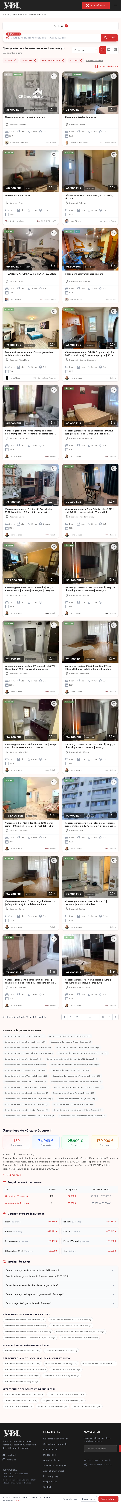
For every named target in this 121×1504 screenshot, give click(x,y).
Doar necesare (88, 1499)
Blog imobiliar (49, 1454)
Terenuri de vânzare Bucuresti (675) (21, 1400)
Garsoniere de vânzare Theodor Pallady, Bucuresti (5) (82, 1053)
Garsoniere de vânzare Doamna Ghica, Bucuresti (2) (78, 1087)
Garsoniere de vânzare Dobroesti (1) (22, 1375)
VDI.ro (6, 14)
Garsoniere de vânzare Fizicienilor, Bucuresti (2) (26, 1110)
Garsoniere (29, 60)
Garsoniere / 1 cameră (16, 1196)
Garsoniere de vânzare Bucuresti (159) (22, 1363)
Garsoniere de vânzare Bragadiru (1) (21, 1381)
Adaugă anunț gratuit (53, 1471)
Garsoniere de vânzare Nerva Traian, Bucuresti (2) (82, 1116)
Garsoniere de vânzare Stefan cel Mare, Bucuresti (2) (77, 1110)
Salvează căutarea (106, 66)
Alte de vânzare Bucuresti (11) (87, 1406)
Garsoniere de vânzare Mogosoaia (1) (61, 1375)
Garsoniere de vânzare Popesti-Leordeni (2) (25, 1369)
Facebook (11, 1455)
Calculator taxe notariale (55, 1444)
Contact (47, 1487)
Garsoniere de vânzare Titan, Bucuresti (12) (24, 1036)
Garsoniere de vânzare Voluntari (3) (98, 1363)
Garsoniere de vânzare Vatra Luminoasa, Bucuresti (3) (76, 1081)
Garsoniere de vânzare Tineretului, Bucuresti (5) (78, 1047)
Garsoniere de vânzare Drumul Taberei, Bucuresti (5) (28, 1053)
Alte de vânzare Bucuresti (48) (18, 1406)
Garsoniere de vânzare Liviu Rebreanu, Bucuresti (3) (77, 1076)
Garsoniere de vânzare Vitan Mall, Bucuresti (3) (26, 1076)
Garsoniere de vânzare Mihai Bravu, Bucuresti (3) (26, 1087)
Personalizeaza (70, 1499)
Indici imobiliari (50, 1449)
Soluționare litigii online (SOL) (98, 1465)
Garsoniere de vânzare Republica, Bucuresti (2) (26, 1093)
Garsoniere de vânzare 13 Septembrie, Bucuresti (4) (75, 1064)
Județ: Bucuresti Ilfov (53, 60)
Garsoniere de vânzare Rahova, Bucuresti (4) (25, 1064)
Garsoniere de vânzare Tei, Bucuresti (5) (22, 1059)
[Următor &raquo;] (115, 1017)
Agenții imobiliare (51, 1460)
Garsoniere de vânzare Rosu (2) (66, 1369)
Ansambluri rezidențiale (54, 1465)
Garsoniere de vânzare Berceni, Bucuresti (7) (25, 1042)
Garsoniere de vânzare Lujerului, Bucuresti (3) (25, 1081)
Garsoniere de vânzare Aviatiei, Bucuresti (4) (25, 1070)
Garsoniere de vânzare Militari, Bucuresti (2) (73, 1104)
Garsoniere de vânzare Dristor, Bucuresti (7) (71, 1042)
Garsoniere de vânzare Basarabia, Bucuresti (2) (26, 1104)
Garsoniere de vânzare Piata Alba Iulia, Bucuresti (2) (28, 1098)
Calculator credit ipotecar (55, 1438)
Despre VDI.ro (50, 1481)
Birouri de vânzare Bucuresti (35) (52, 1406)
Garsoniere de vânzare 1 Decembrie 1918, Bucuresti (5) (71, 1059)
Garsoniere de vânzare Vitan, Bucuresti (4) (70, 1070)
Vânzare (10, 60)
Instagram (11, 1459)
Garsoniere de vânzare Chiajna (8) (61, 1363)
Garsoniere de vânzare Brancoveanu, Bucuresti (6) (27, 1047)
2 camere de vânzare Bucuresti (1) (61, 1350)
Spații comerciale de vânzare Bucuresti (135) (63, 1400)
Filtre (60, 26)
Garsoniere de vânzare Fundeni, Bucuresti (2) (74, 1093)
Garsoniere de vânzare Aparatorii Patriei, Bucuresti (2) (29, 1116)
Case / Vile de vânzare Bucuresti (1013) (66, 1394)
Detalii (17, 1500)
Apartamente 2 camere (17, 1203)
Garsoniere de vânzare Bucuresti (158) (22, 1350)
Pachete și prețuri (51, 1476)
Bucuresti (76, 60)
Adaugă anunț (96, 5)
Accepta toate (108, 1499)
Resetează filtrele (94, 60)
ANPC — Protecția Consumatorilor (97, 1460)
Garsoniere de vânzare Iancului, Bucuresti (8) (69, 1036)
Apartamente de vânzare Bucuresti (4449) (24, 1394)
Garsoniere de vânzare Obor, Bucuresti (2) (77, 1098)
